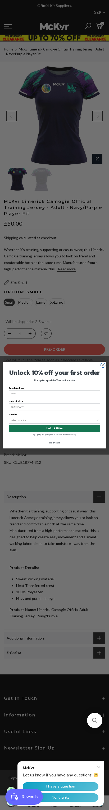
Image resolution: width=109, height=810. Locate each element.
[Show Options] (97, 420)
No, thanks (54, 442)
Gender (13, 414)
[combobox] (54, 420)
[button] (94, 720)
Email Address (16, 387)
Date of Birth (16, 400)
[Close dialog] (103, 365)
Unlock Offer (54, 428)
